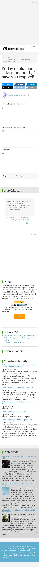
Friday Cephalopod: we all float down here (17, 387)
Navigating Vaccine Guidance (14, 342)
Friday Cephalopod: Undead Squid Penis (17, 420)
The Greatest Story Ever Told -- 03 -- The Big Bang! (18, 484)
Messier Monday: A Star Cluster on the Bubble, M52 (19, 457)
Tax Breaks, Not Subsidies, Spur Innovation (19, 336)
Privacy (4, 549)
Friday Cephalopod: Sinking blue (14, 412)
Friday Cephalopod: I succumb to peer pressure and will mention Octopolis (19, 365)
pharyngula (7, 57)
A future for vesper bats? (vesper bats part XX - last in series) (19, 511)
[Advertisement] (19, 23)
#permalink (26, 220)
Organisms (23, 176)
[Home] (14, 49)
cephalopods (12, 176)
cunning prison (18, 104)
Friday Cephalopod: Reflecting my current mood (17, 402)
